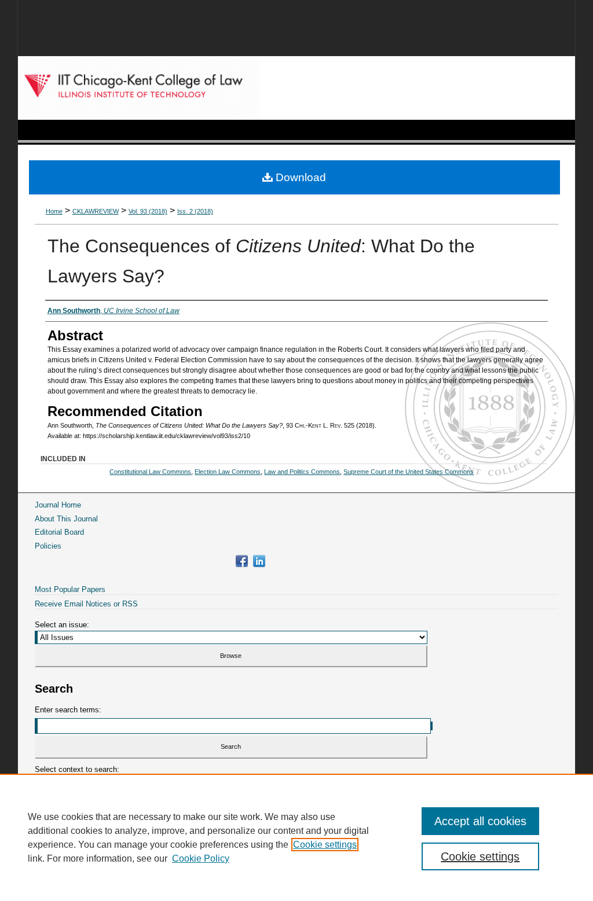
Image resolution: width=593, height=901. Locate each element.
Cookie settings (325, 844)
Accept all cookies (480, 821)
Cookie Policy (200, 858)
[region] (296, 837)
